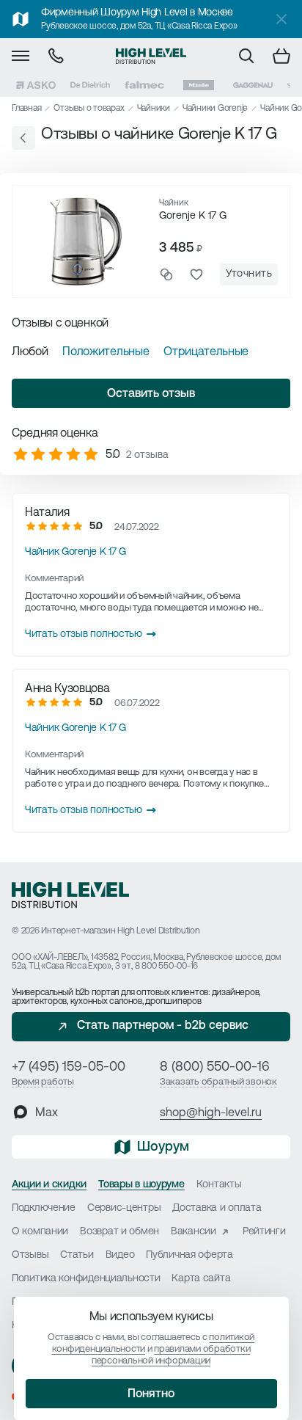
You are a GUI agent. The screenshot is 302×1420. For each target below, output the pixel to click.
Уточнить (249, 274)
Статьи (76, 1255)
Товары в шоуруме (141, 1184)
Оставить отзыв (151, 394)
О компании (40, 1231)
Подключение (44, 1208)
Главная (26, 108)
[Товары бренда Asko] (36, 85)
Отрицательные (205, 352)
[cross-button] (281, 19)
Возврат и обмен (119, 1231)
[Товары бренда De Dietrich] (90, 85)
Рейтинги (264, 1231)
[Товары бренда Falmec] (144, 85)
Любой (30, 352)
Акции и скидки (49, 1184)
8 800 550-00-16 (166, 966)
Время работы (43, 1082)
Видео (120, 1255)
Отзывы (30, 1255)
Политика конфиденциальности (86, 1278)
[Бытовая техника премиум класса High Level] (151, 56)
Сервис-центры (124, 1208)
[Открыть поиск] (246, 56)
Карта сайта (201, 1278)
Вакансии (193, 1231)
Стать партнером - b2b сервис (162, 1026)
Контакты (219, 1184)
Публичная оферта (189, 1255)
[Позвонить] (56, 56)
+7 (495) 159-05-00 (68, 1067)
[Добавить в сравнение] (166, 274)
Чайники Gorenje (215, 108)
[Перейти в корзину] (281, 56)
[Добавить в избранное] (196, 274)
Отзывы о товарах (89, 108)
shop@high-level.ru (211, 1113)
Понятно (151, 1394)
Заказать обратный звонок (218, 1082)
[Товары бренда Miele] (198, 85)
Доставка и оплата (216, 1208)
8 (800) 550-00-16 (215, 1067)
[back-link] (23, 138)
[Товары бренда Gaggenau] (253, 85)
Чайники (153, 108)
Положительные (105, 352)
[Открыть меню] (20, 56)
